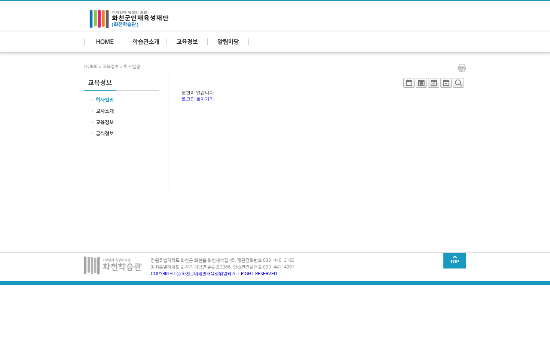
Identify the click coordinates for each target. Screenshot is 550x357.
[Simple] (409, 84)
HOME (91, 66)
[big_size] (458, 84)
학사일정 (132, 66)
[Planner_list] (421, 84)
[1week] (446, 84)
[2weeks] (433, 84)
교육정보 (111, 66)
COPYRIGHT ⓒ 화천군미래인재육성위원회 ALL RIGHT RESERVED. (215, 274)
